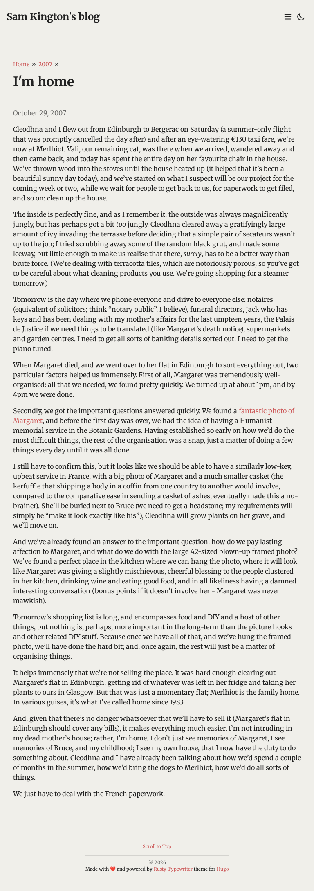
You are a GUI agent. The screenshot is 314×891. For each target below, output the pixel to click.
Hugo (223, 869)
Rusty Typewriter (173, 869)
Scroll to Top (157, 846)
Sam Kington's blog (53, 16)
